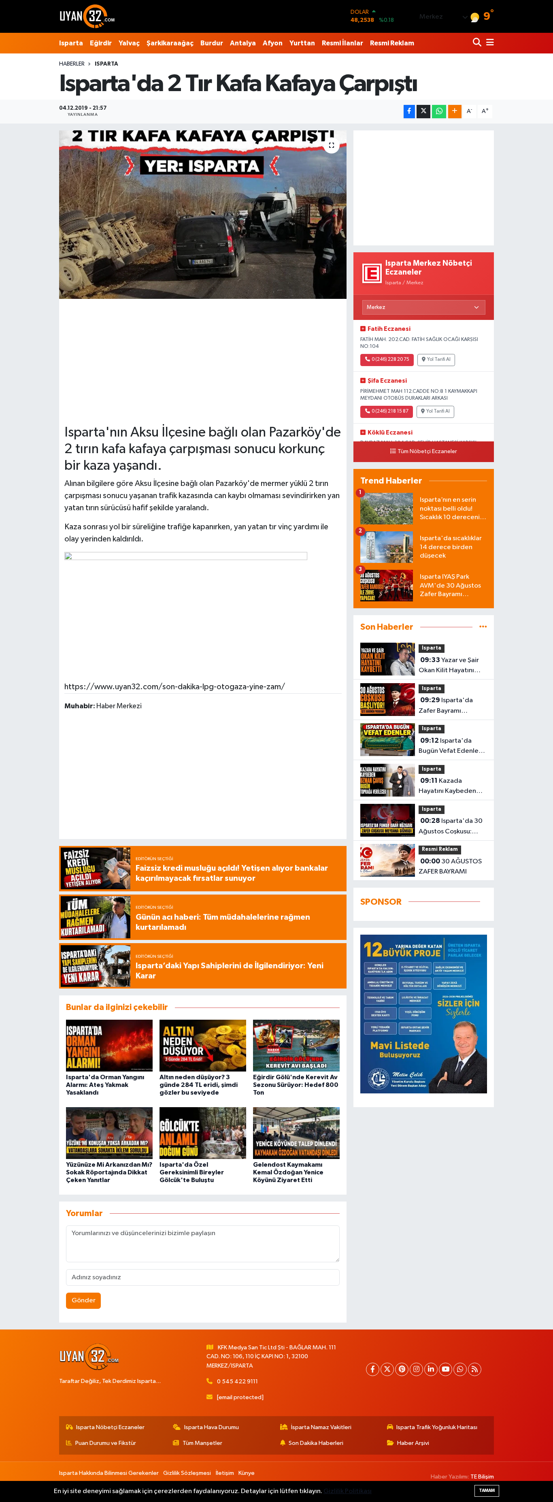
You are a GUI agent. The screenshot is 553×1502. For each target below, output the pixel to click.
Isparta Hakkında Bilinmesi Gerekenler (109, 1473)
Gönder (84, 1300)
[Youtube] (445, 1369)
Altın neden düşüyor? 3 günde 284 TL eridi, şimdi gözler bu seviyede (199, 1085)
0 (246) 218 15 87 (390, 411)
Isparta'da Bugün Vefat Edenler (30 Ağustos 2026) (450, 746)
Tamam (487, 1490)
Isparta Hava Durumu (211, 1427)
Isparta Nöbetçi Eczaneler (110, 1427)
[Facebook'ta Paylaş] (409, 111)
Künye (246, 1473)
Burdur (211, 43)
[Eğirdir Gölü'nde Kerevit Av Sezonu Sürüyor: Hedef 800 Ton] (296, 1045)
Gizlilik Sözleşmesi (187, 1473)
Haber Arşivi (413, 1443)
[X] (387, 1369)
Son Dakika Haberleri (316, 1443)
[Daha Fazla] (455, 111)
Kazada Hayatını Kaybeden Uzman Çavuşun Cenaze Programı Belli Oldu (452, 787)
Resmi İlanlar (342, 43)
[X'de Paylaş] (423, 111)
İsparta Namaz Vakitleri (321, 1427)
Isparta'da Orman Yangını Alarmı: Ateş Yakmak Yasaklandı (105, 1085)
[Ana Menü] (488, 43)
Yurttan (302, 43)
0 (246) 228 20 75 (390, 359)
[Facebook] (372, 1369)
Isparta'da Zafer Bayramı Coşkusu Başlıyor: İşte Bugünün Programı (451, 706)
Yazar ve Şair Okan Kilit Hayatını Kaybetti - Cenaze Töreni (449, 666)
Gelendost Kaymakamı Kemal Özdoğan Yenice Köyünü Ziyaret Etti (288, 1172)
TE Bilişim (482, 1477)
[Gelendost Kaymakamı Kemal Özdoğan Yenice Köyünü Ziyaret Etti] (296, 1132)
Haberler (72, 64)
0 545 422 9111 (237, 1381)
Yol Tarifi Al (439, 359)
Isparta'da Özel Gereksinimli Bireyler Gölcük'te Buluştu (192, 1172)
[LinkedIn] (431, 1369)
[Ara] (478, 43)
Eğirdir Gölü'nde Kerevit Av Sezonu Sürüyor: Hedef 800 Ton (295, 1085)
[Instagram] (416, 1369)
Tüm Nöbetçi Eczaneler (427, 451)
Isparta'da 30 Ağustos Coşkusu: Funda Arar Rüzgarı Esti (451, 827)
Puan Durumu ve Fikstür (105, 1443)
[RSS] (474, 1369)
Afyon (273, 43)
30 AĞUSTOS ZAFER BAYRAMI (450, 867)
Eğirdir (101, 43)
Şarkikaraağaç (170, 43)
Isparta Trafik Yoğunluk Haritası (436, 1427)
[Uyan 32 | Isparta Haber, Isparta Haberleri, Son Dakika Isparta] (87, 16)
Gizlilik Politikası (347, 1491)
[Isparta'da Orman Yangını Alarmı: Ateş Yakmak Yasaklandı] (109, 1045)
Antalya (243, 43)
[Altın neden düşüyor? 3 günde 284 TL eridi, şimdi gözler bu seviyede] (203, 1045)
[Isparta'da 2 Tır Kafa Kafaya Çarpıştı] (203, 214)
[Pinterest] (401, 1369)
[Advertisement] (202, 361)
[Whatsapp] (460, 1369)
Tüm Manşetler (202, 1443)
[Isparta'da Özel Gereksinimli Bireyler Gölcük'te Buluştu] (203, 1132)
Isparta (71, 43)
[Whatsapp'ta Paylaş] (439, 111)
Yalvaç (129, 43)
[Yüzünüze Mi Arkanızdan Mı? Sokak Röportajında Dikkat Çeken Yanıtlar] (109, 1132)
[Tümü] (483, 627)
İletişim (225, 1473)
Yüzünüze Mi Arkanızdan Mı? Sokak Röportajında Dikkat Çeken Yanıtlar (109, 1172)
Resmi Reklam (392, 43)
